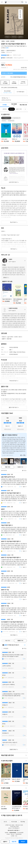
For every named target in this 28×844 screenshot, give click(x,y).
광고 (16, 835)
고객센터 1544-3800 (9, 825)
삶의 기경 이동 (6, 800)
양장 (10, 349)
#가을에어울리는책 (16, 118)
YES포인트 (3, 67)
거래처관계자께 (18, 834)
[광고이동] (22, 2)
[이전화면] (2, 2)
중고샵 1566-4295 (14, 826)
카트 (26, 2)
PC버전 (8, 834)
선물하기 (4, 339)
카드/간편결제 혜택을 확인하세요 (17, 77)
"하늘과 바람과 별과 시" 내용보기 (14, 529)
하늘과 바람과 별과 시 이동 (7, 293)
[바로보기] (4, 461)
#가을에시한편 (11, 120)
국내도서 (4, 337)
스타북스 (3, 52)
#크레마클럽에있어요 (6, 118)
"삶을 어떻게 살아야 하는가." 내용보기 (14, 481)
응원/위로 (9, 339)
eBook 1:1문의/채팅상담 (13, 828)
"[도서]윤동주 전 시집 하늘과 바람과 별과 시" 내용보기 (14, 626)
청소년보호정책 (20, 832)
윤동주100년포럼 (11, 50)
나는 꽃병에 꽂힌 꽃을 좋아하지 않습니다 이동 (17, 800)
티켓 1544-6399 (19, 825)
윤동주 (2, 50)
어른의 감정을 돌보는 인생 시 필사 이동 (18, 294)
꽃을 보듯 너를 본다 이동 (17, 773)
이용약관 (6, 832)
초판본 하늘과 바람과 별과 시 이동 (6, 773)
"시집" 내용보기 (14, 577)
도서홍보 (12, 835)
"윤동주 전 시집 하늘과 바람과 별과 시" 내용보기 (14, 497)
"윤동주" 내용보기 (14, 513)
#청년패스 (4, 120)
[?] (18, 435)
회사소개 (12, 834)
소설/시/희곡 (10, 337)
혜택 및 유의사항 (7, 429)
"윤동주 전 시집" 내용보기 (14, 593)
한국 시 (20, 337)
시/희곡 (9, 58)
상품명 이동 (6, 133)
